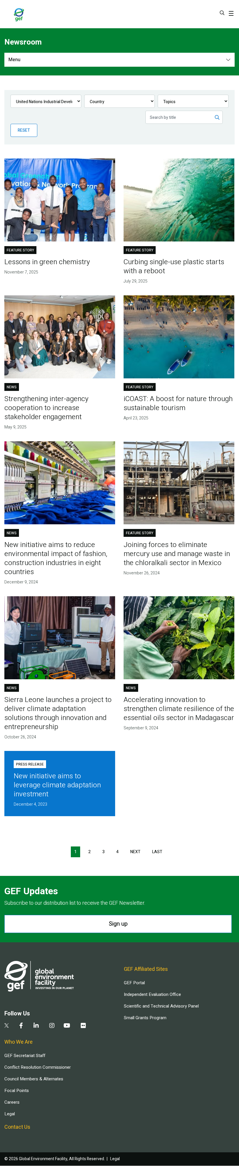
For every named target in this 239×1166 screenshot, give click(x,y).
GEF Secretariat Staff (24, 1055)
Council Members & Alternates (33, 1079)
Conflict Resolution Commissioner (37, 1067)
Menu (14, 59)
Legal (9, 1114)
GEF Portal (134, 983)
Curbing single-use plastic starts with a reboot (174, 266)
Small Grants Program (145, 1018)
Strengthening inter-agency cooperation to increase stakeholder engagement (46, 408)
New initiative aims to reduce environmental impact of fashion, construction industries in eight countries (55, 558)
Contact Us (17, 1127)
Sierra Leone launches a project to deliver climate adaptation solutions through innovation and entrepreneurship (58, 713)
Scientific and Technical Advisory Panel (161, 1006)
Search (222, 12)
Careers (12, 1102)
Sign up (118, 924)
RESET (24, 130)
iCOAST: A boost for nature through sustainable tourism (178, 403)
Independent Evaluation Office (152, 994)
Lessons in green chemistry (47, 262)
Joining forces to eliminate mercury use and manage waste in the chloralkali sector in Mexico (177, 554)
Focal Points (16, 1090)
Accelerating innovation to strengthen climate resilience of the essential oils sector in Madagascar (179, 709)
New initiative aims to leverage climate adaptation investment (57, 785)
